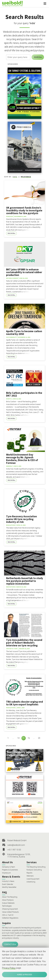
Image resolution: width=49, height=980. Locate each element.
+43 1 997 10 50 (14, 850)
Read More (11, 233)
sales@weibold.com (16, 845)
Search (37, 57)
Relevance (26, 177)
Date (15, 177)
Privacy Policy (9, 968)
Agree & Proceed (24, 974)
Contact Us (9, 944)
